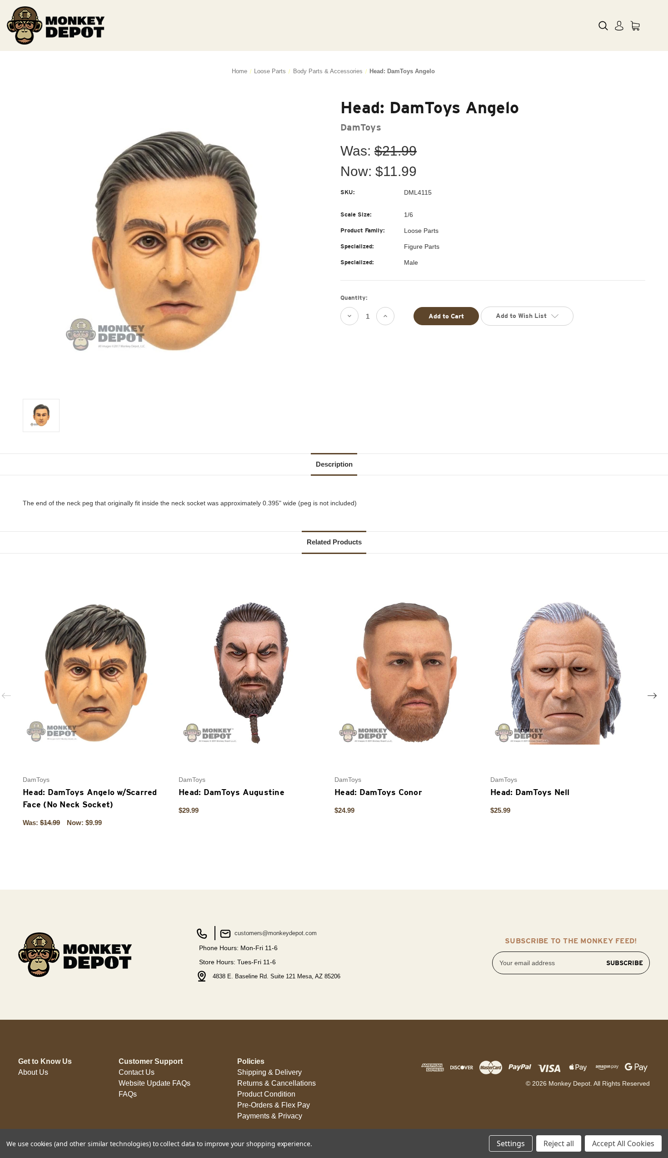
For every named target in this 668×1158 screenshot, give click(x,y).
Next (652, 695)
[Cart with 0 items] (635, 25)
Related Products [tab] (334, 542)
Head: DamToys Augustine (231, 792)
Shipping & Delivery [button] (269, 1072)
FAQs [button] (128, 1094)
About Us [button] (33, 1072)
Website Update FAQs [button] (154, 1083)
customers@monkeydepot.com (275, 933)
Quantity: (354, 297)
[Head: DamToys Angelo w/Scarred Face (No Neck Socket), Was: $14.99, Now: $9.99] (96, 672)
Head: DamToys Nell (530, 792)
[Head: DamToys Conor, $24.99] (407, 672)
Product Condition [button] (266, 1094)
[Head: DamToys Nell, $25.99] (563, 672)
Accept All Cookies (623, 1143)
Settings (511, 1143)
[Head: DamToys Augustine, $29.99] (252, 672)
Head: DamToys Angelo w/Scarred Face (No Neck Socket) (90, 798)
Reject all (558, 1143)
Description (334, 464)
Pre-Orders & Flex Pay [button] (273, 1105)
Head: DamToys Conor (378, 792)
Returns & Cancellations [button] (276, 1083)
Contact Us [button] (137, 1072)
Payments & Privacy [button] (269, 1116)
